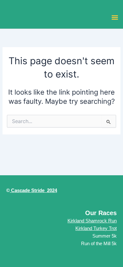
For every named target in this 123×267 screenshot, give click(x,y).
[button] (114, 17)
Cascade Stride (27, 190)
